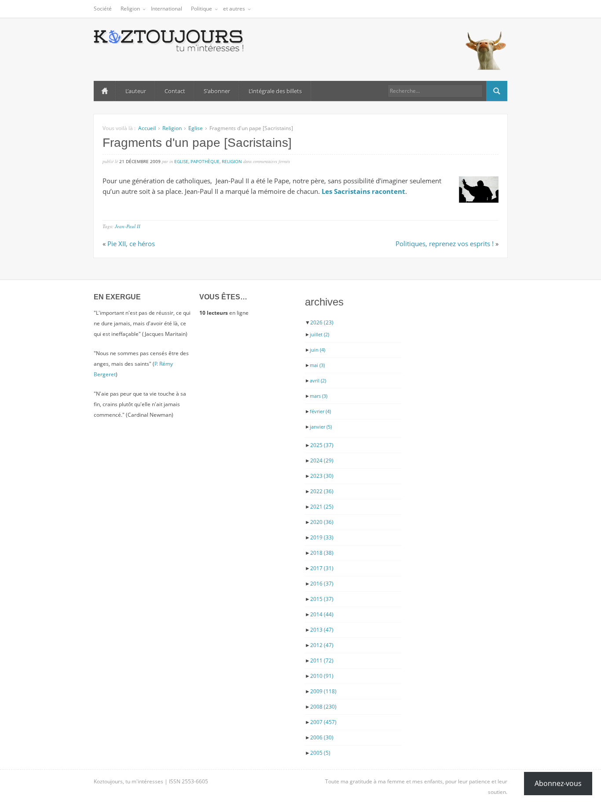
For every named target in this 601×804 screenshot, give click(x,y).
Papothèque (205, 161)
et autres (234, 8)
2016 (321, 583)
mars (318, 396)
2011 (321, 660)
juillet (319, 334)
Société (103, 8)
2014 (321, 614)
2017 (321, 568)
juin (317, 349)
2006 (321, 737)
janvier (321, 426)
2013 (321, 629)
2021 (321, 506)
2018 (321, 553)
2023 (321, 476)
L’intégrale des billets (275, 91)
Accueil (105, 91)
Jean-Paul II (127, 226)
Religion (130, 8)
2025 (321, 445)
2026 (321, 322)
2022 (321, 491)
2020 (321, 522)
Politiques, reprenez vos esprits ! (445, 243)
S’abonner (217, 91)
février (320, 411)
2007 (323, 722)
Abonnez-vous (558, 783)
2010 (321, 676)
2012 (321, 645)
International (166, 8)
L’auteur (135, 91)
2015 (321, 599)
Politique (201, 8)
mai (317, 365)
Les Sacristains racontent (363, 191)
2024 (321, 460)
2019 (321, 537)
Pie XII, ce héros (131, 243)
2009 (323, 691)
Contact (175, 91)
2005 (320, 753)
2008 (323, 706)
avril (318, 380)
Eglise (195, 128)
